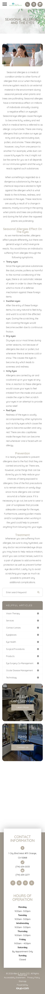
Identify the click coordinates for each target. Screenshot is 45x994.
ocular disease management (19, 670)
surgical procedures (15, 649)
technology (11, 677)
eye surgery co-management (19, 663)
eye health (11, 642)
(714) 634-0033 (22, 866)
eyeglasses (11, 635)
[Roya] (22, 988)
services (10, 620)
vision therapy (13, 613)
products (10, 656)
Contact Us (22, 747)
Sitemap (22, 981)
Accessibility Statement (15, 977)
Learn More (22, 707)
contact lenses (13, 627)
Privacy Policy (33, 977)
